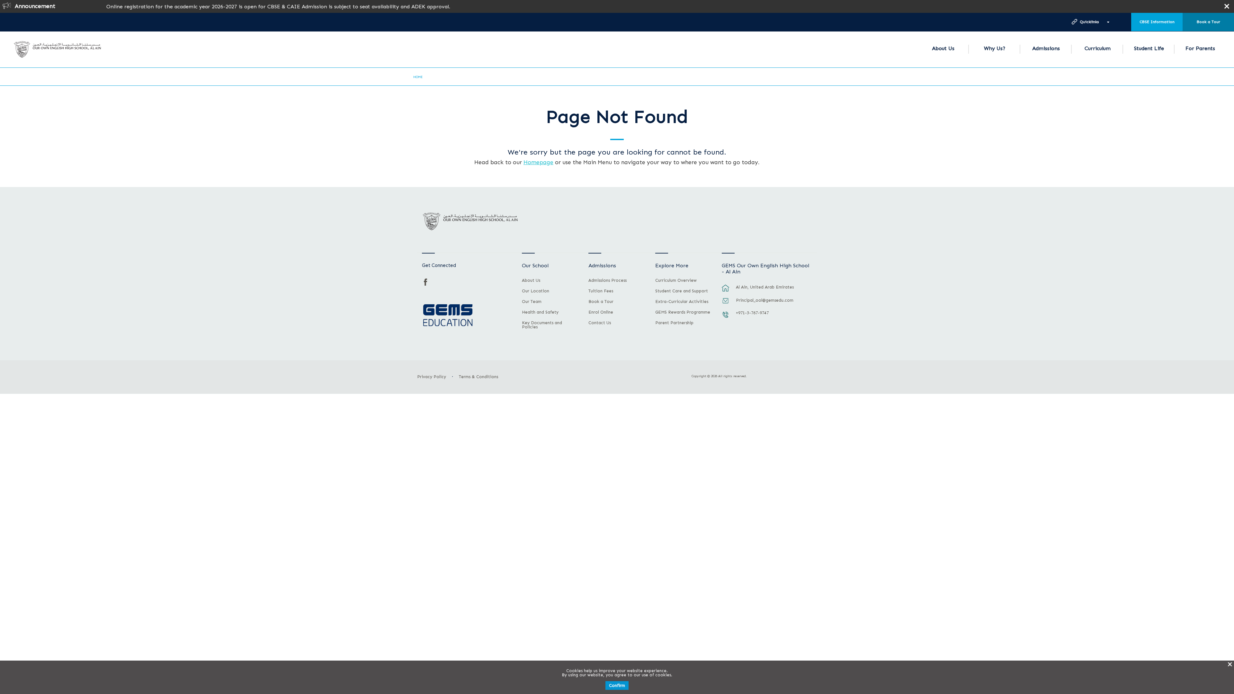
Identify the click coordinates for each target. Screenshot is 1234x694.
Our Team (531, 301)
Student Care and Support (681, 291)
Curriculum (1098, 48)
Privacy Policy (431, 376)
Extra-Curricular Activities (681, 301)
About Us (943, 48)
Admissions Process (607, 280)
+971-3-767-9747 (752, 312)
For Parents (1200, 48)
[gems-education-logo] (448, 315)
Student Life (1149, 48)
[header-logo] (57, 49)
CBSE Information (1157, 22)
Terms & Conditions (478, 376)
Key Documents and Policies (542, 325)
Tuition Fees (600, 291)
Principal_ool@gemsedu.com (764, 300)
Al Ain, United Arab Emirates (765, 287)
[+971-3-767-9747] (725, 317)
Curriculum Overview (676, 280)
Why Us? (994, 48)
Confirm (617, 685)
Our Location (535, 291)
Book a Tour (1208, 22)
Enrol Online (600, 312)
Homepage (538, 162)
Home (418, 77)
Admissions (1046, 48)
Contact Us (599, 323)
